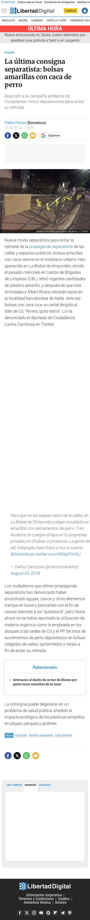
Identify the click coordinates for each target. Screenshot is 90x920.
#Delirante (20, 554)
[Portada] (32, 11)
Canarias (37, 20)
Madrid (23, 20)
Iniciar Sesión (85, 11)
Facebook (19, 913)
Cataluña (21, 735)
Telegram (62, 913)
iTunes (69, 913)
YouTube (41, 913)
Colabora (70, 10)
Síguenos (54, 135)
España (9, 52)
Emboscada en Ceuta (29, 2)
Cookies (64, 899)
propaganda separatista (51, 246)
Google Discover (48, 913)
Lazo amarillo (63, 735)
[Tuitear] (16, 135)
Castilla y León (56, 20)
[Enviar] (24, 135)
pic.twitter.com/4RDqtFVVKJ (55, 554)
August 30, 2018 (25, 573)
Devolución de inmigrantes (59, 2)
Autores (60, 902)
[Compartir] (8, 135)
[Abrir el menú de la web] (5, 11)
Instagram (34, 913)
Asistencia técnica (37, 902)
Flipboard (55, 913)
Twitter (27, 913)
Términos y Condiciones (36, 899)
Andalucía (8, 20)
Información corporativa (44, 895)
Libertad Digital (45, 886)
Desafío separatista (41, 735)
